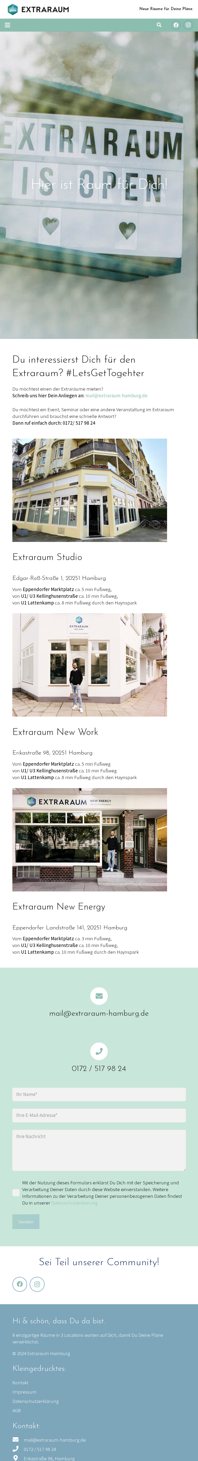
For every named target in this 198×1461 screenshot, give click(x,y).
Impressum (24, 1392)
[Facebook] (176, 25)
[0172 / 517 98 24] (99, 1051)
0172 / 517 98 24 (99, 1069)
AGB (16, 1410)
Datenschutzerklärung (74, 1203)
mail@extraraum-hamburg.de (116, 395)
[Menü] (7, 25)
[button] (159, 25)
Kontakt (20, 1382)
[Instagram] (188, 25)
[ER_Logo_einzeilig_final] (38, 9)
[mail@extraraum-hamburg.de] (99, 996)
